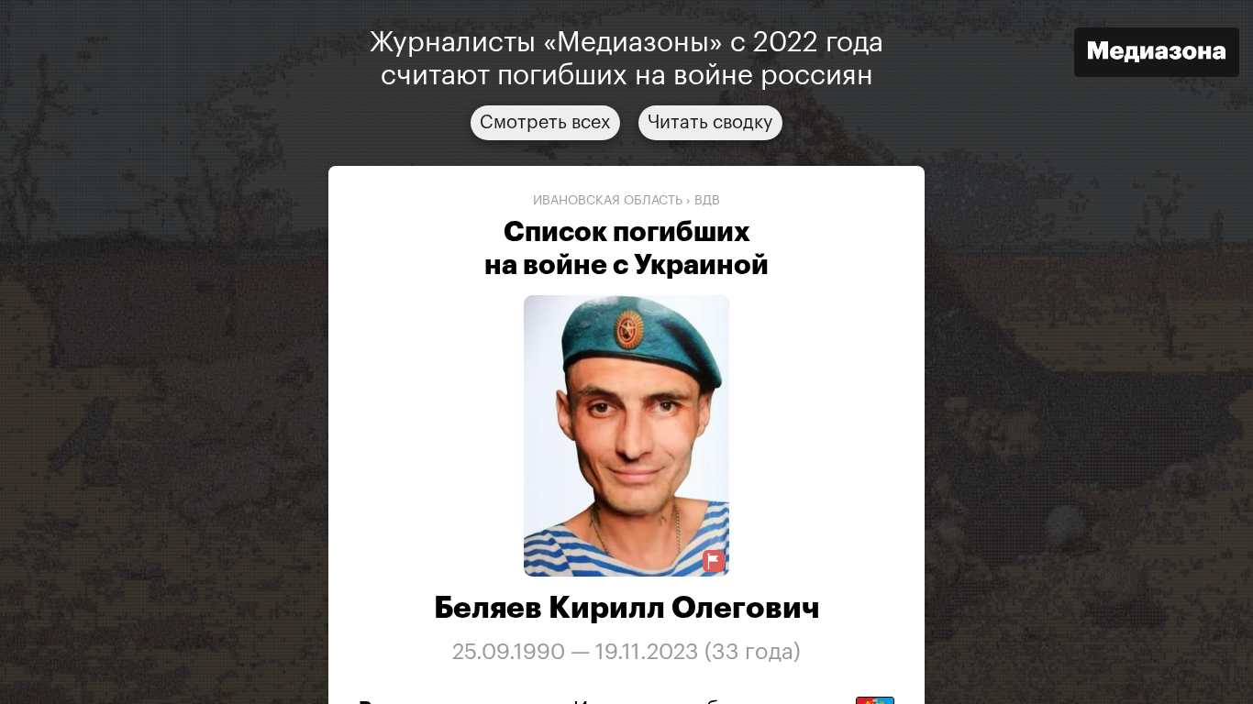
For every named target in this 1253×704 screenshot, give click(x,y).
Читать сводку (710, 123)
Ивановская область (607, 200)
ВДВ (707, 200)
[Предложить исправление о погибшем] (714, 561)
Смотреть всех (545, 123)
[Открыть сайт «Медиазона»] (1156, 54)
